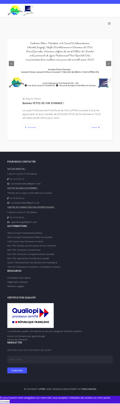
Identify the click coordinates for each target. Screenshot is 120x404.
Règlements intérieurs (17, 282)
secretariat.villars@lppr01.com (25, 202)
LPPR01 (42, 389)
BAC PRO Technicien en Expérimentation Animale (30, 254)
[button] (11, 63)
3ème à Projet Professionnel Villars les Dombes (30, 237)
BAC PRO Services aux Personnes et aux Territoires (31, 245)
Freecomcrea (89, 389)
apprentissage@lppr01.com (24, 222)
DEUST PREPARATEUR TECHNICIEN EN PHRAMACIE (32, 262)
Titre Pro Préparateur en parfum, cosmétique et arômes (34, 266)
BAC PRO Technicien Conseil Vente (23, 250)
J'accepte (5, 401)
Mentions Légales (15, 286)
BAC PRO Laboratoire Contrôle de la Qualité (28, 258)
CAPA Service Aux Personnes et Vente (25, 241)
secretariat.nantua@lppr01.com (26, 183)
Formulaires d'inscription (18, 277)
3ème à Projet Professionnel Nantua (24, 233)
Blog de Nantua (33, 98)
